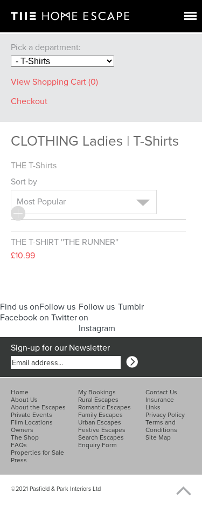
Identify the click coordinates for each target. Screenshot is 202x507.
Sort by (25, 181)
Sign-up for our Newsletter (60, 347)
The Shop (25, 437)
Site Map (158, 437)
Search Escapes (101, 437)
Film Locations (32, 422)
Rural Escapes (98, 399)
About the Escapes (38, 407)
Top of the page (177, 490)
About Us (24, 399)
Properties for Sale (37, 452)
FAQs (19, 445)
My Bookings (97, 392)
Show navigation (190, 16)
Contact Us (161, 392)
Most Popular (41, 201)
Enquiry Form (97, 445)
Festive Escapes (102, 430)
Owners (22, 430)
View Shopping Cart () (54, 82)
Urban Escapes (99, 422)
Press (19, 460)
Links (153, 407)
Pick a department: (46, 47)
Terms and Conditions (161, 426)
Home (20, 392)
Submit (132, 362)
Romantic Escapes (104, 407)
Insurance (159, 399)
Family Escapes (100, 415)
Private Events (31, 415)
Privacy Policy (165, 415)
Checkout (29, 101)
